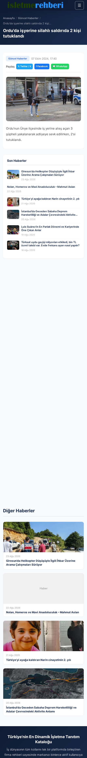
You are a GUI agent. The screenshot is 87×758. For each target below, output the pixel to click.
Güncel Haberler (28, 18)
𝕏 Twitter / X (24, 66)
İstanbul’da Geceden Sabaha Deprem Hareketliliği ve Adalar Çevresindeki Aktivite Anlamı (48, 215)
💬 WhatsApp (60, 66)
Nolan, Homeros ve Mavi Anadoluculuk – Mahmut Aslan (41, 186)
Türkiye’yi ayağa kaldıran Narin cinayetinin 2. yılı (50, 198)
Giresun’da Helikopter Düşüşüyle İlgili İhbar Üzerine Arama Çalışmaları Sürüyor (48, 173)
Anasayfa (9, 18)
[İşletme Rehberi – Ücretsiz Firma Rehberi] (35, 5)
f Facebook (42, 66)
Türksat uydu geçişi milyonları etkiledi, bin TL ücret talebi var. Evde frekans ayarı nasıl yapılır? (50, 244)
